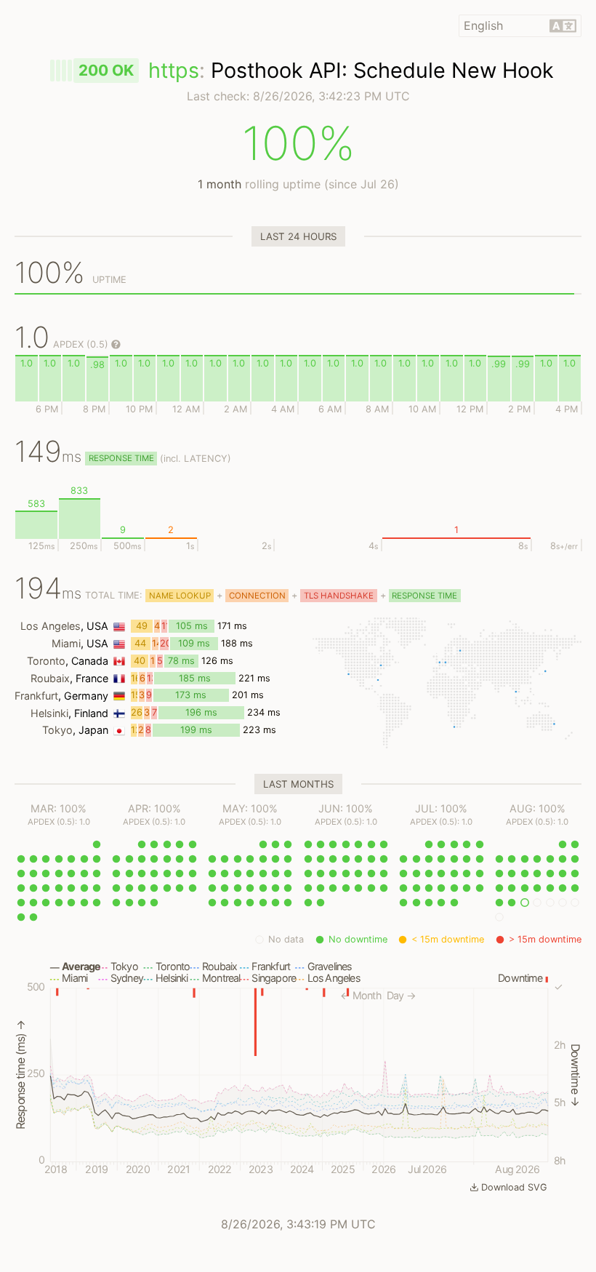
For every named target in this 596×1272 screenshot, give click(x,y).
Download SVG (514, 1187)
